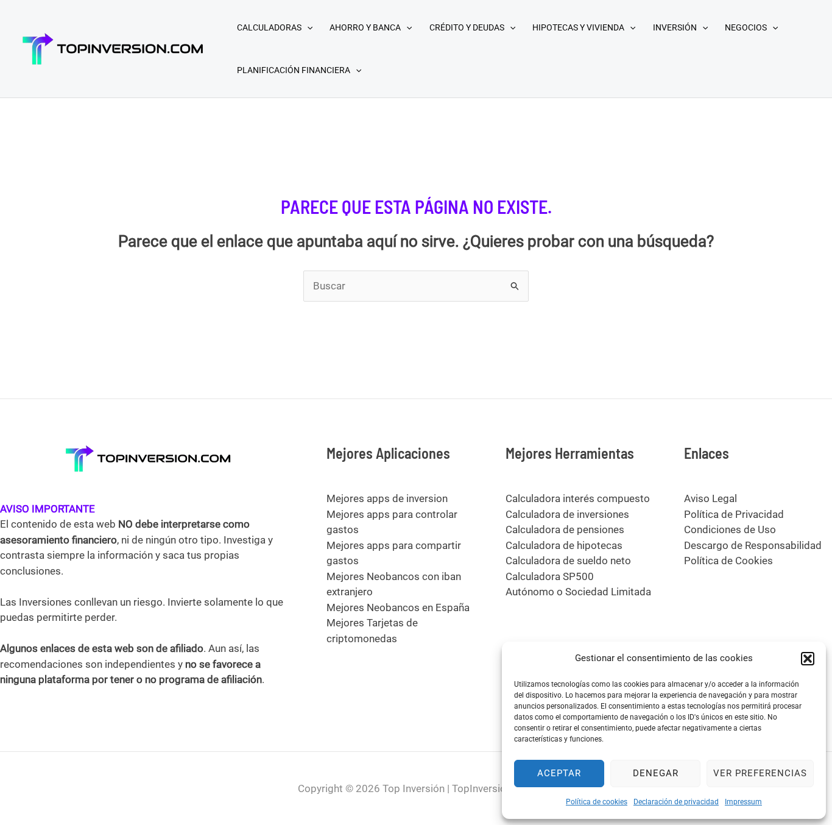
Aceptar (559, 773)
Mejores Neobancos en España (398, 607)
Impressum (743, 802)
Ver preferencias (760, 773)
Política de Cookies (728, 560)
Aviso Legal (710, 498)
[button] (808, 659)
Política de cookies (596, 802)
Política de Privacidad (734, 514)
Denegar (656, 773)
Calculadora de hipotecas (564, 545)
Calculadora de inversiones (567, 514)
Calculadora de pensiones (565, 529)
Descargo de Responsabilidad (753, 545)
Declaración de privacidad (676, 802)
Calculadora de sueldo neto (568, 560)
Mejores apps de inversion (387, 498)
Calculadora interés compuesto (578, 498)
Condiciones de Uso (730, 529)
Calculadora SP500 (550, 576)
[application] (306, 27)
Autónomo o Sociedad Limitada (578, 592)
